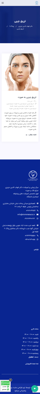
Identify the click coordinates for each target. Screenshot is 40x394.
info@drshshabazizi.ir (26, 214)
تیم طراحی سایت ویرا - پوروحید (13, 387)
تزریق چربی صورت (19, 106)
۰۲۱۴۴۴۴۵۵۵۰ (30, 235)
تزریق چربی (30, 104)
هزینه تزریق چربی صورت (16, 108)
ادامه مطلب (32, 134)
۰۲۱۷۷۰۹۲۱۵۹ (30, 210)
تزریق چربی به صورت (27, 97)
